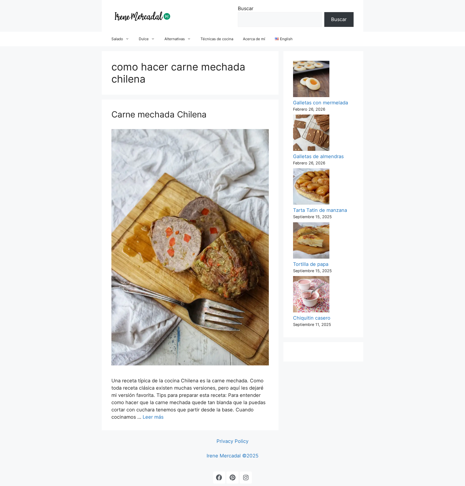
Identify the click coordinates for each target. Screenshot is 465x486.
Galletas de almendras (318, 156)
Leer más (153, 417)
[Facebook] (219, 477)
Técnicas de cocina (217, 39)
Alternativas (174, 39)
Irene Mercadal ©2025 (232, 456)
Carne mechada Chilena (159, 114)
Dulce (144, 39)
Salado (117, 39)
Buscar (245, 8)
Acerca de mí (254, 39)
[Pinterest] (232, 477)
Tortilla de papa (310, 264)
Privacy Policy (232, 441)
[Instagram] (246, 477)
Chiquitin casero (311, 318)
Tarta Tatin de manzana (320, 210)
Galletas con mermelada (320, 103)
